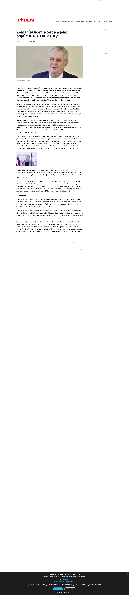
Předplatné (108, 18)
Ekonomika (89, 21)
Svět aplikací (100, 18)
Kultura (100, 21)
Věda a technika (79, 21)
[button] (64, 581)
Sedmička (64, 18)
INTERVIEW (92, 18)
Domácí (64, 21)
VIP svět (86, 18)
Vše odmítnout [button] (70, 588)
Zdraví (106, 21)
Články (57, 21)
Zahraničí (71, 21)
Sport (94, 21)
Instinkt (70, 18)
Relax (110, 21)
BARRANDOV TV (78, 18)
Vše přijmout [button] (58, 588)
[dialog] (64, 583)
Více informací (66, 579)
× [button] (127, 573)
